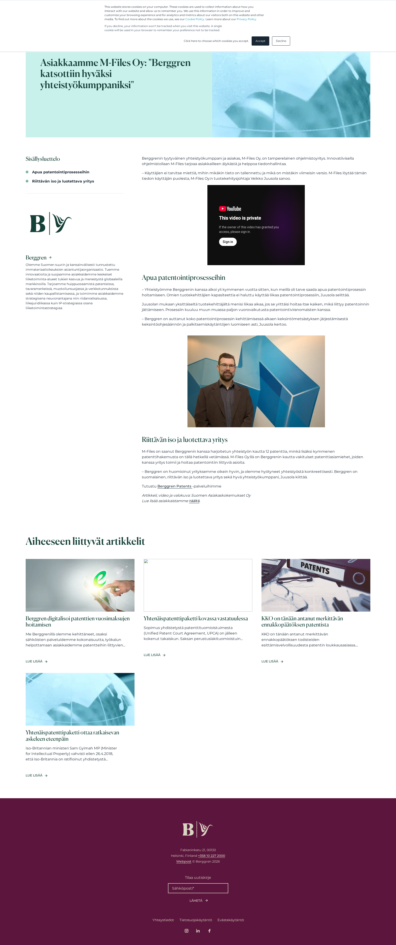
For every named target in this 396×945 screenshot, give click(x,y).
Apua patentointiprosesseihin (60, 172)
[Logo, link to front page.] (198, 829)
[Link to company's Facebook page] (209, 930)
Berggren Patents (174, 486)
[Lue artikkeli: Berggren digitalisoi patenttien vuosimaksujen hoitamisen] (80, 611)
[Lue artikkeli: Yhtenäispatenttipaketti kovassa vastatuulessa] (198, 611)
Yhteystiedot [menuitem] (163, 920)
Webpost (183, 861)
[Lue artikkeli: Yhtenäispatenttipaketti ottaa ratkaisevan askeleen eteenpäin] (80, 725)
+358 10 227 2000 (211, 856)
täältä (194, 501)
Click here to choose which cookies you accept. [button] (216, 41)
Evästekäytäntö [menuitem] (230, 920)
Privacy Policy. (247, 19)
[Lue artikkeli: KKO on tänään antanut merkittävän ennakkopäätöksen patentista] (315, 611)
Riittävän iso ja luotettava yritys (63, 181)
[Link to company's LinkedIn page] (198, 930)
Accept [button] (260, 41)
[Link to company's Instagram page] (186, 930)
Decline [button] (281, 41)
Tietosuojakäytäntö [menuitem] (195, 920)
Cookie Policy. (195, 19)
